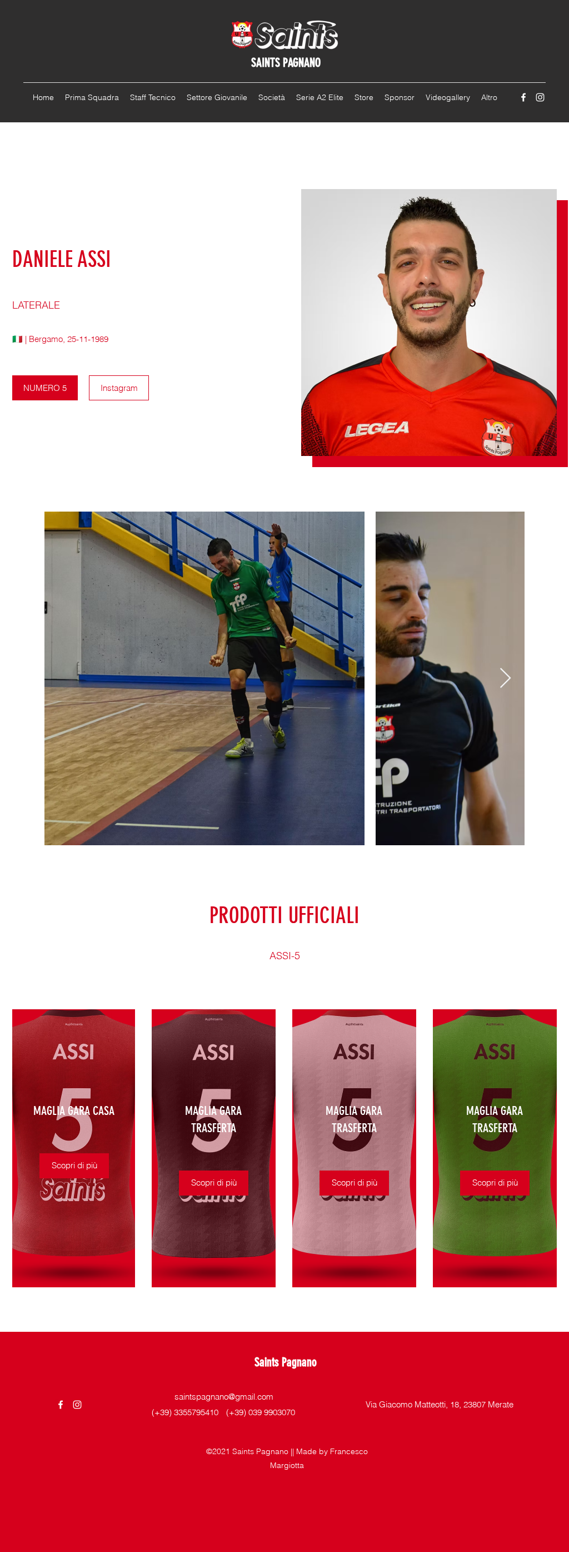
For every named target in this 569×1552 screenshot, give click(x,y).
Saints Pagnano (285, 1362)
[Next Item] (505, 679)
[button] (74, 1165)
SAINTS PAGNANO (286, 62)
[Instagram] (540, 97)
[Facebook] (523, 97)
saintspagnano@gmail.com (223, 1396)
